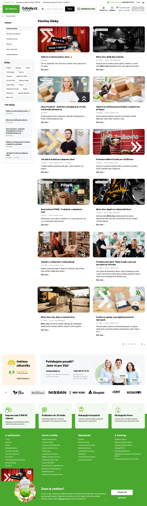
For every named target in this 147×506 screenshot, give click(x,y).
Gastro (21, 85)
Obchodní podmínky (85, 460)
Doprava (81, 439)
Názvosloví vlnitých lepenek (51, 469)
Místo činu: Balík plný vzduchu (110, 57)
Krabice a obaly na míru (50, 448)
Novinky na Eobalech (13, 34)
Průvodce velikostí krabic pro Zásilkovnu (114, 159)
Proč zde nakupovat (12, 454)
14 (142, 344)
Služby (25, 89)
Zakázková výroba (12, 89)
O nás (138, 2)
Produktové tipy (12, 39)
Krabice (8, 68)
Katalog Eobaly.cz (121, 439)
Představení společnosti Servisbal (126, 459)
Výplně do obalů (21, 76)
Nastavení (122, 498)
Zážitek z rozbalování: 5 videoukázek (57, 262)
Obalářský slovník (48, 471)
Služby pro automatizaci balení (52, 474)
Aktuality (8, 442)
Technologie (10, 72)
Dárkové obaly (24, 80)
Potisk (28, 68)
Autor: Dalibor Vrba (111, 113)
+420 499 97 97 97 (127, 2)
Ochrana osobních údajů (86, 445)
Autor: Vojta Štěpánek (112, 60)
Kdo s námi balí (12, 49)
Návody (9, 44)
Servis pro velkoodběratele (51, 445)
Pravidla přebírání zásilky (86, 457)
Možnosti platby (83, 442)
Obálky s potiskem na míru (51, 457)
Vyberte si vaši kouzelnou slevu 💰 (56, 57)
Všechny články (10, 16)
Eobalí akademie (12, 54)
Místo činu (9, 97)
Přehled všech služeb (49, 439)
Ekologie (18, 68)
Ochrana (9, 76)
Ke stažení (9, 457)
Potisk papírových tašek (50, 460)
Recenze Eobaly (10, 463)
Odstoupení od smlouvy (86, 451)
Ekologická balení (11, 448)
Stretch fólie (10, 80)
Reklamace (82, 454)
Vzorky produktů (47, 442)
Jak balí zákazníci (24, 93)
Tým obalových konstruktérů (15, 460)
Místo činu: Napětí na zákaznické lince (113, 209)
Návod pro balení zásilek (123, 442)
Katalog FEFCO (120, 448)
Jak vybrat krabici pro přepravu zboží (57, 159)
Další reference (22, 378)
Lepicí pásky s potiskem (50, 454)
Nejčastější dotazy (84, 448)
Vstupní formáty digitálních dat (52, 466)
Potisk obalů (46, 451)
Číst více (44, 70)
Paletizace (9, 93)
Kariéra (7, 445)
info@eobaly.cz (53, 371)
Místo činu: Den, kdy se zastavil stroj (57, 317)
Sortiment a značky (12, 451)
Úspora (21, 72)
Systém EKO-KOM (48, 463)
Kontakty (8, 466)
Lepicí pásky (10, 85)
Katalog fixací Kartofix (122, 451)
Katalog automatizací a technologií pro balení (128, 455)
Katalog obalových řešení (123, 445)
